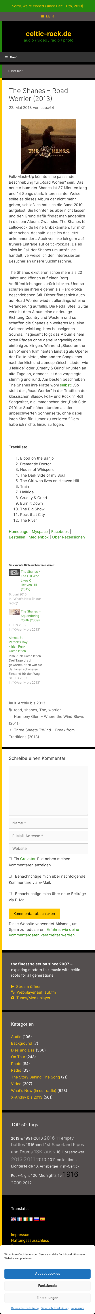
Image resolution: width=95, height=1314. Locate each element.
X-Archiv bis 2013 (29, 703)
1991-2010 (33, 1138)
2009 (16, 1182)
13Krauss (44, 1151)
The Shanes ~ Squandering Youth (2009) (31, 615)
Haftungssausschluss (30, 1240)
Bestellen (17, 537)
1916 (70, 1174)
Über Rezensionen (68, 537)
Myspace (40, 531)
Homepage (18, 531)
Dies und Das (23, 1050)
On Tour (18, 1057)
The (42, 710)
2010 (41, 1159)
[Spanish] (42, 1219)
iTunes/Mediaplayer (32, 998)
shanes (30, 710)
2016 (49, 1138)
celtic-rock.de (48, 34)
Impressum (77, 1308)
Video (16, 1084)
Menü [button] (13, 57)
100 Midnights (44, 1175)
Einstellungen (47, 1298)
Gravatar (27, 859)
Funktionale (47, 1286)
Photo (16, 1063)
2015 (15, 1138)
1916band (35, 1144)
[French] (19, 1219)
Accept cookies (47, 1273)
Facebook (60, 531)
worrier (54, 710)
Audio (16, 1036)
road (18, 710)
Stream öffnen (28, 986)
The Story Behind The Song (35, 1077)
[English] (13, 1219)
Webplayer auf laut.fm (36, 992)
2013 (17, 1159)
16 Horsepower (70, 1152)
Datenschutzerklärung (25, 1308)
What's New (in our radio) (33, 1090)
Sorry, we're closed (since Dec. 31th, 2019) (47, 6)
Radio (16, 1070)
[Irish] (25, 1219)
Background (21, 1043)
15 (60, 1175)
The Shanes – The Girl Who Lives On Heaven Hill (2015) (30, 580)
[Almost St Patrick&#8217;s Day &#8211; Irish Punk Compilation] (27, 660)
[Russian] (36, 1219)
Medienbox (39, 537)
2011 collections (61, 1159)
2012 (27, 1183)
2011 (29, 1159)
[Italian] (31, 1219)
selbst (65, 385)
